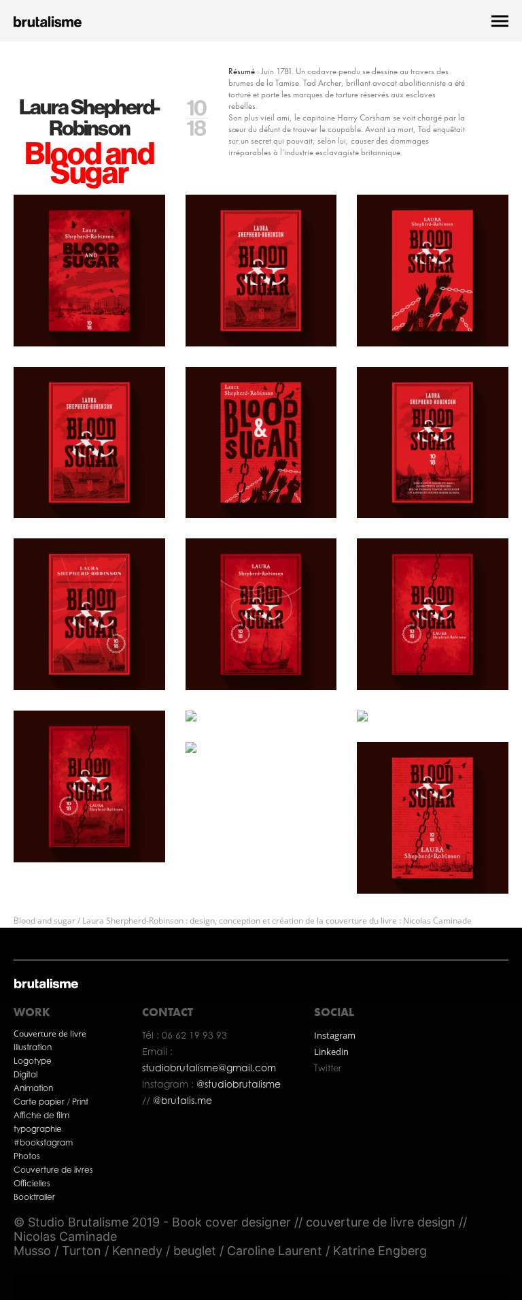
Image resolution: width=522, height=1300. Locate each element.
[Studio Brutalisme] (48, 21)
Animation (33, 1088)
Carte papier (40, 1101)
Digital (25, 1074)
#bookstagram (43, 1142)
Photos (27, 1156)
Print (80, 1101)
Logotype (33, 1061)
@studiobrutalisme (238, 1084)
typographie (38, 1129)
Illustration (33, 1047)
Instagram (334, 1035)
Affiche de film (41, 1115)
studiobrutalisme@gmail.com (209, 1067)
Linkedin (331, 1051)
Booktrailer (34, 1197)
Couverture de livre (50, 1033)
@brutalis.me (181, 1100)
